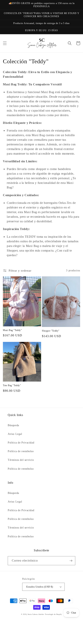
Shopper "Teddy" (50, 330)
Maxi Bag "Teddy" (12, 330)
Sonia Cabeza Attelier (36, 614)
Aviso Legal (15, 434)
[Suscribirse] (71, 560)
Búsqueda (13, 425)
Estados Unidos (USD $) (39, 586)
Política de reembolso (21, 451)
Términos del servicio (21, 459)
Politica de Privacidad (21, 442)
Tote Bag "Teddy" (12, 385)
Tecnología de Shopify (53, 614)
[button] (5, 43)
